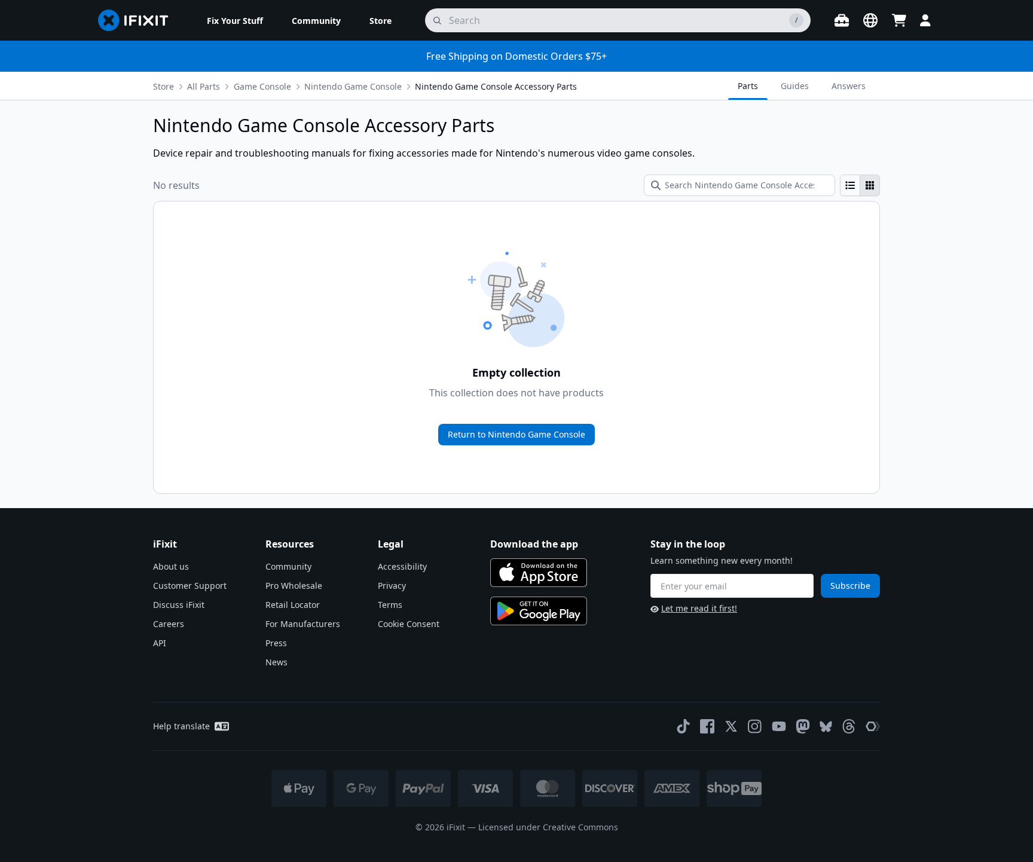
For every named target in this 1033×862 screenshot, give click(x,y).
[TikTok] (683, 726)
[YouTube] (779, 726)
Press (276, 643)
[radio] (850, 185)
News (276, 662)
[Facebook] (707, 726)
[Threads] (849, 726)
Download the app (534, 544)
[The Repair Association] (873, 726)
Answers (849, 85)
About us (171, 566)
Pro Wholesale (293, 585)
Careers (168, 623)
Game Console (262, 86)
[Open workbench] (842, 20)
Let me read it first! (699, 608)
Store (163, 86)
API (159, 643)
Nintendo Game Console (353, 86)
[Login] (925, 20)
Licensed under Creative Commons (548, 827)
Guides (795, 85)
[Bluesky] (826, 726)
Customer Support (190, 585)
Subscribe (850, 585)
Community (288, 566)
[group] (860, 185)
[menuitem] (234, 20)
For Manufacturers (302, 623)
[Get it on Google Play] (538, 611)
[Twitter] (731, 726)
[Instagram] (755, 726)
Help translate (181, 726)
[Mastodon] (803, 726)
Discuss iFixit (178, 604)
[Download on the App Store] (538, 572)
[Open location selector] (870, 20)
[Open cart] (899, 20)
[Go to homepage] (138, 20)
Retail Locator (292, 604)
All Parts (203, 86)
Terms (390, 604)
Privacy (392, 585)
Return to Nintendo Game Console (516, 434)
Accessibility (402, 566)
